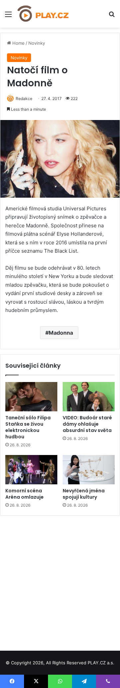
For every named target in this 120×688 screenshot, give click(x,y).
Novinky (36, 43)
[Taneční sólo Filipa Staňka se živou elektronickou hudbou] (31, 396)
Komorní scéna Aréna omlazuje (24, 493)
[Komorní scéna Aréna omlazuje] (31, 469)
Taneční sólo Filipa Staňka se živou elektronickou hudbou (28, 427)
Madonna (61, 332)
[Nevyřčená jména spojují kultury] (89, 469)
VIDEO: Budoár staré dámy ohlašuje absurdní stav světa (87, 424)
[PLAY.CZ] (43, 14)
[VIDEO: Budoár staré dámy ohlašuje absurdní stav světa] (89, 396)
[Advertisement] (60, 581)
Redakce (24, 98)
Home (18, 43)
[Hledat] (111, 16)
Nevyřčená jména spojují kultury (84, 493)
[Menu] (8, 16)
